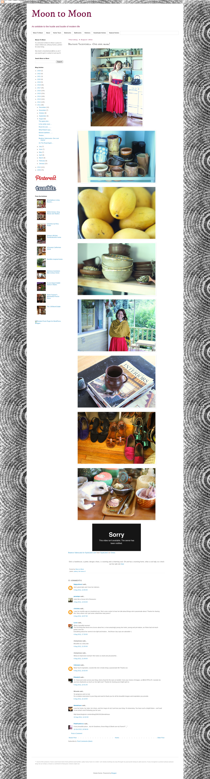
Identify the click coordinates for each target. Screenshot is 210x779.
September (43, 116)
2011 (39, 105)
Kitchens (87, 33)
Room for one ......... (45, 127)
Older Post (160, 738)
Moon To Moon (38, 33)
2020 (39, 79)
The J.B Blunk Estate (54, 306)
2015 (39, 93)
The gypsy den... (44, 121)
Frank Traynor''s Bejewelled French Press (53, 296)
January (42, 163)
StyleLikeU (104, 553)
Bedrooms (67, 33)
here (122, 564)
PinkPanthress (79, 724)
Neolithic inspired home (55, 259)
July (40, 146)
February (42, 161)
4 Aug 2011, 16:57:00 (81, 616)
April (40, 155)
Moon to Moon (61, 14)
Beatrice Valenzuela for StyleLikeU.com (82, 553)
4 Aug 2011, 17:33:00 (81, 634)
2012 (39, 102)
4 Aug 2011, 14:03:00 (81, 602)
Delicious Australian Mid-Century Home (53, 272)
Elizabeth (77, 677)
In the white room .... (45, 124)
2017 (39, 88)
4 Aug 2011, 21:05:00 (81, 646)
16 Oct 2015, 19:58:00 (81, 729)
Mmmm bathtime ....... (46, 133)
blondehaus (78, 705)
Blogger (113, 773)
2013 (39, 99)
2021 (39, 76)
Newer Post (72, 738)
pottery (76, 571)
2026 (39, 71)
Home (117, 738)
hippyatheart (78, 584)
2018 (39, 85)
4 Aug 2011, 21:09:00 (81, 658)
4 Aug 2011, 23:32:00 (81, 671)
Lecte (76, 623)
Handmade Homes (99, 33)
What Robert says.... (45, 130)
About (48, 33)
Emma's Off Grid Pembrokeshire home (54, 236)
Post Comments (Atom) (84, 741)
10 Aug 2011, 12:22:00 (81, 717)
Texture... (42, 135)
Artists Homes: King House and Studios (53, 213)
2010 (39, 167)
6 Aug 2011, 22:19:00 (81, 699)
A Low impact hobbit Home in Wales (53, 284)
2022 (39, 73)
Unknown (77, 665)
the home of (82, 571)
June (41, 149)
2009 (39, 170)
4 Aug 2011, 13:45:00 (81, 590)
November (42, 110)
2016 (39, 91)
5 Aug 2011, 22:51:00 (81, 685)
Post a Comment (76, 733)
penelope (77, 596)
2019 (39, 82)
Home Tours (57, 33)
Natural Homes (114, 33)
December (42, 107)
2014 (39, 96)
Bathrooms (77, 33)
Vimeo (113, 553)
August (41, 119)
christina (77, 608)
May (40, 152)
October (42, 113)
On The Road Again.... (46, 143)
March (41, 158)
